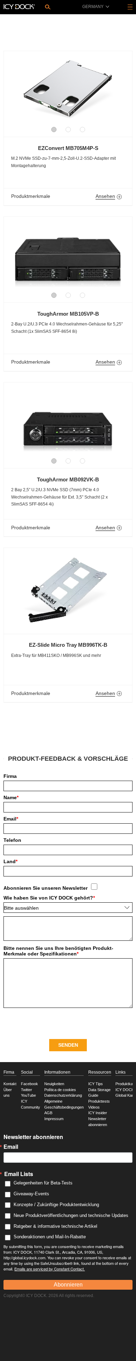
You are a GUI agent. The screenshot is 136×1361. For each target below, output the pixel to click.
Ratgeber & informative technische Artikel (55, 1226)
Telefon (12, 840)
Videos (94, 1107)
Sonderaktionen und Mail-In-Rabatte (50, 1236)
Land (10, 861)
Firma (10, 776)
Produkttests (99, 1101)
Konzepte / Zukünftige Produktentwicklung (56, 1204)
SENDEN (68, 1045)
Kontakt (9, 1084)
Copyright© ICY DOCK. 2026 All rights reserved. (48, 1295)
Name (10, 797)
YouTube (28, 1095)
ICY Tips (95, 1084)
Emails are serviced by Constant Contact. (49, 1269)
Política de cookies (60, 1090)
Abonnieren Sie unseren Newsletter (45, 888)
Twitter (26, 1090)
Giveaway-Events (31, 1193)
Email (10, 819)
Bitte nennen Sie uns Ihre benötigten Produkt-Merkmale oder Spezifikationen (58, 951)
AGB (48, 1113)
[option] (68, 90)
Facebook (29, 1084)
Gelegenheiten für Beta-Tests (43, 1182)
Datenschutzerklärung (63, 1095)
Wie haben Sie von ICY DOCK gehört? (49, 898)
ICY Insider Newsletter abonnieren (97, 1118)
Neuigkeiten (54, 1084)
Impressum (53, 1119)
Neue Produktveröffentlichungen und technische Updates (71, 1215)
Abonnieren (68, 1285)
